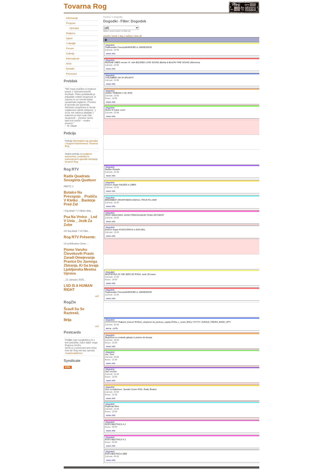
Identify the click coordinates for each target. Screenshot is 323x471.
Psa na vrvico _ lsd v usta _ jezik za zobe (80, 221)
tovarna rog (85, 6)
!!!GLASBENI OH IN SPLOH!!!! (119, 78)
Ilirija (67, 320)
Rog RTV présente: (80, 237)
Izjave (69, 38)
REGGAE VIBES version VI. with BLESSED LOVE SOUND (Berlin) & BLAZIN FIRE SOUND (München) (152, 62)
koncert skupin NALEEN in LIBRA (120, 185)
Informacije (72, 18)
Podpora (70, 33)
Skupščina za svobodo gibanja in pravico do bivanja (128, 337)
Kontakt (70, 68)
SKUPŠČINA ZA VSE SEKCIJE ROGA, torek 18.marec (130, 274)
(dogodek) (109, 45)
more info (110, 53)
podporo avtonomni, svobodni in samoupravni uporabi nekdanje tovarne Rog (81, 157)
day (121, 36)
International (72, 58)
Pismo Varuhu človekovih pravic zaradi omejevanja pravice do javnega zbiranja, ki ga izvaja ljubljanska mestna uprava (81, 261)
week (115, 36)
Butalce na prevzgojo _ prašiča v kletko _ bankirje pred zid (80, 198)
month (106, 36)
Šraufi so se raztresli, (74, 311)
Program (70, 23)
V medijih (71, 43)
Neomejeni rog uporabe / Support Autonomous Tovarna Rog (81, 143)
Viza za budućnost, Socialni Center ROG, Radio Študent (131, 389)
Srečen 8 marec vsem (115, 110)
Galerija (70, 53)
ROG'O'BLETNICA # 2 (115, 424)
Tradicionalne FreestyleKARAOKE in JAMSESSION (128, 47)
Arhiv (69, 63)
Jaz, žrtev (109, 354)
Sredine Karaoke (112, 169)
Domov (107, 17)
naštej (128, 36)
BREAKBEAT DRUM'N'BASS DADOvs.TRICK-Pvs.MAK (131, 200)
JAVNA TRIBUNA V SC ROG (118, 93)
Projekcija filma (112, 406)
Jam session (111, 371)
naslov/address (74, 353)
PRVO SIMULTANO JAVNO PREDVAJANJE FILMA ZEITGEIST (134, 215)
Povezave (71, 73)
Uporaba (74, 28)
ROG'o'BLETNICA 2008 (116, 454)
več (97, 296)
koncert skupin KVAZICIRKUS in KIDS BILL (125, 230)
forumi (70, 48)
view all (138, 36)
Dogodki (118, 17)
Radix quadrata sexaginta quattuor (80, 178)
